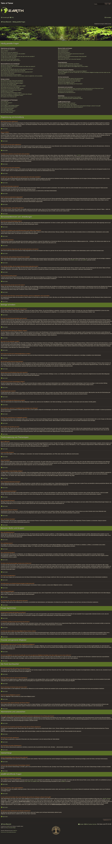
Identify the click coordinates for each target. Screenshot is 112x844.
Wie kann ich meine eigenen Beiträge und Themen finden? (70, 83)
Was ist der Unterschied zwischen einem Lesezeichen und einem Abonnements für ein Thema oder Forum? (81, 88)
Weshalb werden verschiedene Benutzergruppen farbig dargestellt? (72, 56)
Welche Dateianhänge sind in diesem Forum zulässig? (69, 97)
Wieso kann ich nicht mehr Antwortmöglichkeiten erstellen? (13, 85)
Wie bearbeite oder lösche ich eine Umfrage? (10, 87)
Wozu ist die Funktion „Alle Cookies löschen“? (10, 60)
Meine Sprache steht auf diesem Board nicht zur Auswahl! (13, 70)
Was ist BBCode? (4, 101)
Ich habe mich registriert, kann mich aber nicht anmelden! (13, 53)
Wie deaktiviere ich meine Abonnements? (66, 92)
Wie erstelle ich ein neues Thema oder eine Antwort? (12, 80)
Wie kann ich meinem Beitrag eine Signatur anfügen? (12, 83)
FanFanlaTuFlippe (12, 827)
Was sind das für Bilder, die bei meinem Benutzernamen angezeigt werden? (17, 71)
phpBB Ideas (69, 789)
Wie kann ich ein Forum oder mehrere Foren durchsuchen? (70, 78)
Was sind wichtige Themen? (7, 109)
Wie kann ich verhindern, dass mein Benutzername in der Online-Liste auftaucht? (18, 66)
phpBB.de (84, 260)
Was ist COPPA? (4, 51)
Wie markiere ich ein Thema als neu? (9, 96)
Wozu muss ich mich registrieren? (8, 49)
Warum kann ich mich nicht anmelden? (9, 55)
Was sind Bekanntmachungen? (7, 108)
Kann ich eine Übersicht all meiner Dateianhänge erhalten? (70, 98)
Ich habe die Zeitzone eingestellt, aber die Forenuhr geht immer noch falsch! (17, 69)
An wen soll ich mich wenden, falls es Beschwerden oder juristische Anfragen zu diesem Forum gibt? (79, 105)
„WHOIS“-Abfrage (106, 798)
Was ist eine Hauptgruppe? (63, 57)
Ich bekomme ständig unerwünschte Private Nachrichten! (70, 65)
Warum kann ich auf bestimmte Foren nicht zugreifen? (12, 88)
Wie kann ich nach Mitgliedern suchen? (66, 82)
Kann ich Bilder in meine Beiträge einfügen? (10, 105)
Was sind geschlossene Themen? (8, 110)
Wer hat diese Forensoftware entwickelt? (66, 103)
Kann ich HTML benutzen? (6, 102)
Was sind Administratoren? (63, 49)
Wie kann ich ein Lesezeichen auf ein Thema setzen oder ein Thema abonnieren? (75, 89)
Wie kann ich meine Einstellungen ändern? (10, 65)
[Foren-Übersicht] (12, 9)
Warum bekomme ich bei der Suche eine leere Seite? (69, 81)
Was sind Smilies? (5, 104)
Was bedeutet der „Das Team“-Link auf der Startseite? (69, 59)
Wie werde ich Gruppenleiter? (64, 55)
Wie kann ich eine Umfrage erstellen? (9, 84)
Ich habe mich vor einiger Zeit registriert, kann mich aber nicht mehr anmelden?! (18, 56)
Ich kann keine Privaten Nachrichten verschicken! (68, 63)
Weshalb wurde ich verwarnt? (7, 91)
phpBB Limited (74, 260)
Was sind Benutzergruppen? (64, 52)
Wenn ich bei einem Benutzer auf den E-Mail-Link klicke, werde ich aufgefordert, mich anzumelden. (22, 75)
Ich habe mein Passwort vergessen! (8, 57)
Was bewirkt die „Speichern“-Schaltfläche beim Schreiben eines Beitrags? (16, 94)
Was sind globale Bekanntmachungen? (9, 106)
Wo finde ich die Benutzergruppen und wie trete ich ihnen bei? (71, 53)
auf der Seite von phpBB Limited (32, 781)
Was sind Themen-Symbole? (7, 112)
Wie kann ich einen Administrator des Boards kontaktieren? (70, 107)
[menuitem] (12, 17)
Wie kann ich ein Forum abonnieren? (66, 91)
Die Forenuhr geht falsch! (6, 67)
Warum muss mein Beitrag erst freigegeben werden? (12, 95)
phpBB (7, 826)
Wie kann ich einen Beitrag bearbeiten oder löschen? (12, 81)
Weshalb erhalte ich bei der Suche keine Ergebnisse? (69, 79)
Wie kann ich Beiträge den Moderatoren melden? (11, 92)
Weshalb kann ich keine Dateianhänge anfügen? (11, 90)
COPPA (79, 155)
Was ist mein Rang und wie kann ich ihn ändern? (11, 74)
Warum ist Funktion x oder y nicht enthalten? (67, 104)
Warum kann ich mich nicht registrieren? (9, 52)
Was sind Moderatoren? (63, 51)
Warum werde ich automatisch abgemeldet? (10, 59)
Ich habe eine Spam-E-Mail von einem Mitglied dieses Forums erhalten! (73, 66)
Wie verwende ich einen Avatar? (7, 73)
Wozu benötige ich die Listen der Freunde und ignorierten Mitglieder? (72, 71)
